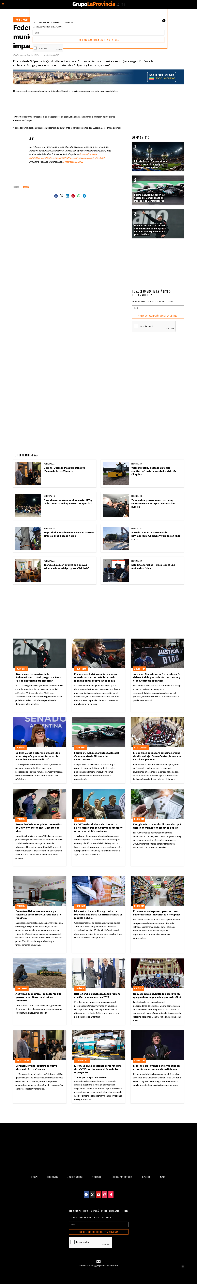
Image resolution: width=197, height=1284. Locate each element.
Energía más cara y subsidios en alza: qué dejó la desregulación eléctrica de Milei (157, 826)
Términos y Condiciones (122, 1177)
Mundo (163, 1177)
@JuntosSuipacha (88, 154)
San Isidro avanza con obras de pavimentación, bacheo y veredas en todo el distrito (155, 536)
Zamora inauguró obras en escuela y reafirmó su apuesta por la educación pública (153, 503)
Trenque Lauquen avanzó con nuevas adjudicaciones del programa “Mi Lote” (66, 566)
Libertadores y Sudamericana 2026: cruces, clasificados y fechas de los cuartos (150, 164)
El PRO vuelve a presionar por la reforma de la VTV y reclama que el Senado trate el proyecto (98, 1069)
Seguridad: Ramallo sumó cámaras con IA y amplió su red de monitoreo (69, 534)
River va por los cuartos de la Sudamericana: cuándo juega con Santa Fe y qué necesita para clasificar (38, 677)
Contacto (96, 1177)
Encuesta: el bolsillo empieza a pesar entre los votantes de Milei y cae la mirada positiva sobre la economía (95, 677)
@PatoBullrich (36, 158)
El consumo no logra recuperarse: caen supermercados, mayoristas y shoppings (157, 913)
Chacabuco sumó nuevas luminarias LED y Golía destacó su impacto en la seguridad (68, 502)
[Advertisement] (71, 99)
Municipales (22, 19)
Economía (139, 819)
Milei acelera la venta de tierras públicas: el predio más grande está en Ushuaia (157, 1067)
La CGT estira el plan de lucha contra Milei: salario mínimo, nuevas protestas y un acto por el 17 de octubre (98, 827)
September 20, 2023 (73, 161)
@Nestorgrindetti (52, 158)
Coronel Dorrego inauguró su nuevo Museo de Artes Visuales (65, 469)
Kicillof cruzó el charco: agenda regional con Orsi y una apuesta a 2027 (97, 995)
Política (21, 747)
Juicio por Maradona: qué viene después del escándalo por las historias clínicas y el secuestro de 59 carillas (156, 677)
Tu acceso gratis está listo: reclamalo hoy (151, 293)
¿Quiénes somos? (75, 1177)
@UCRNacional (69, 158)
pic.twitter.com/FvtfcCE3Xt (91, 158)
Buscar (34, 1177)
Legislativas (141, 747)
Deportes (22, 668)
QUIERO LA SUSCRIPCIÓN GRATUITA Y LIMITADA (157, 315)
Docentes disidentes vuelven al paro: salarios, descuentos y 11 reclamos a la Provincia (38, 914)
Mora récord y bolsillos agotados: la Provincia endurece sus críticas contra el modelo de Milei (98, 914)
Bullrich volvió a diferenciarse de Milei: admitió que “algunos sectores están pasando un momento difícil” (38, 756)
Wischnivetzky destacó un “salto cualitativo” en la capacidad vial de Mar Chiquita (154, 471)
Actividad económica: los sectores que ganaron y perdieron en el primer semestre (38, 997)
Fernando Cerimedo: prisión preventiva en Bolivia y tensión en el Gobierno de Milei (38, 827)
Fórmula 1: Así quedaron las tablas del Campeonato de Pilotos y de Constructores (96, 756)
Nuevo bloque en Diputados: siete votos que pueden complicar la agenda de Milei (157, 995)
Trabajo (25, 187)
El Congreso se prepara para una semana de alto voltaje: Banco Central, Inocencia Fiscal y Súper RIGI (157, 756)
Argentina (139, 668)
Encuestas (81, 668)
